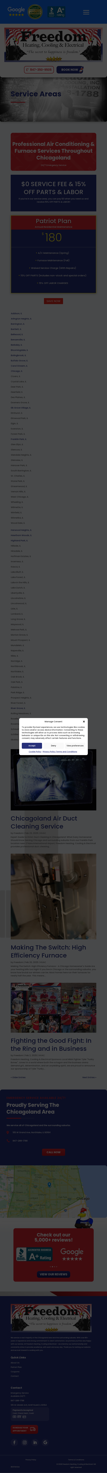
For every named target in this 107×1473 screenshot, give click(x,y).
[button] (84, 721)
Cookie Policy (35, 751)
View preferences (75, 745)
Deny (53, 745)
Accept (31, 745)
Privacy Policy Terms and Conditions (60, 751)
